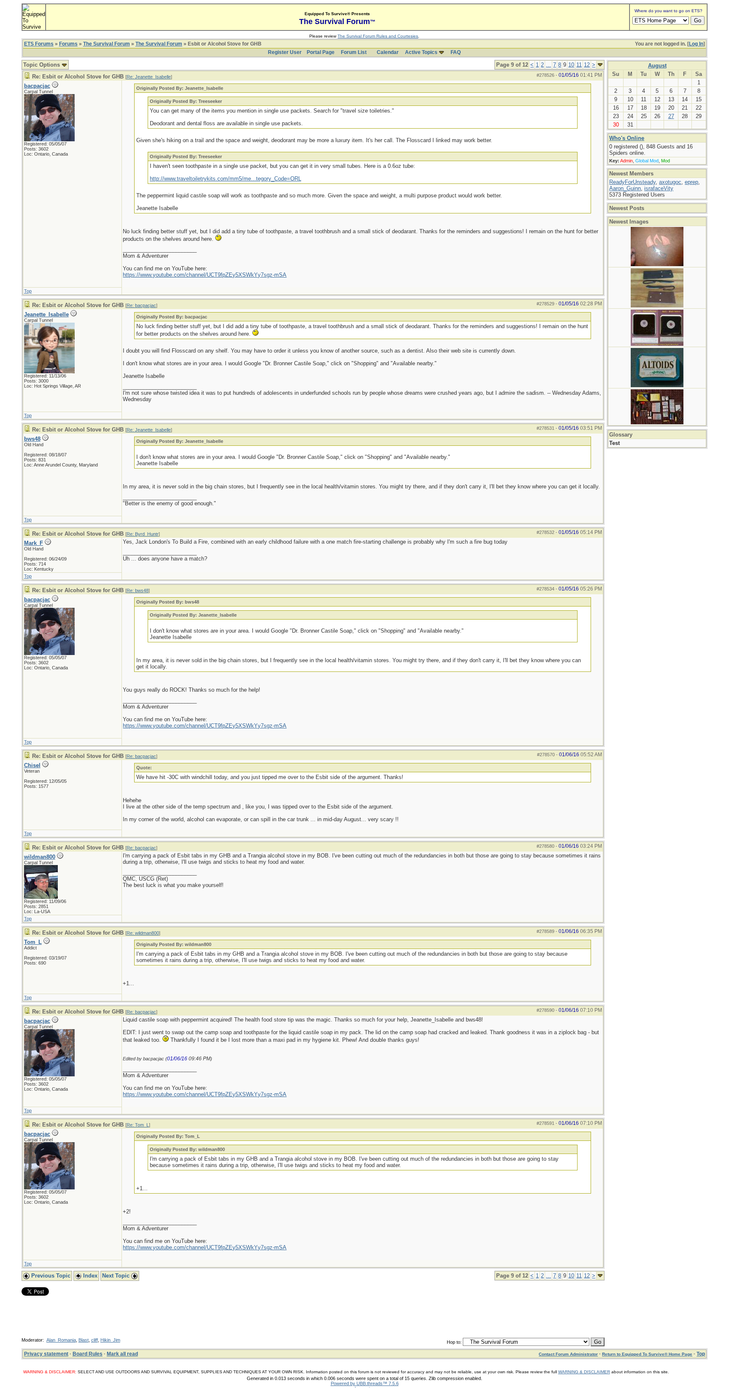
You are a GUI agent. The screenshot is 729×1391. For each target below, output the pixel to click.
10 (571, 65)
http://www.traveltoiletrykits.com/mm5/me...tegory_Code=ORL (225, 178)
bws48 (32, 439)
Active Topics (421, 52)
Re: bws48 (137, 590)
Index (89, 1275)
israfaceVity (658, 188)
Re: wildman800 (143, 932)
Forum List (354, 52)
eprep (691, 182)
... (548, 65)
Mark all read (122, 1354)
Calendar (388, 52)
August (657, 65)
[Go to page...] (600, 65)
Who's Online (626, 138)
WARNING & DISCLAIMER (584, 1371)
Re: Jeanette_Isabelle (149, 76)
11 (579, 65)
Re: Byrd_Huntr (143, 533)
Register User (285, 52)
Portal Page (321, 52)
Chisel (32, 765)
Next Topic (116, 1275)
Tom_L (33, 942)
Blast (83, 1339)
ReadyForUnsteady (632, 182)
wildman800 (39, 857)
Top (28, 291)
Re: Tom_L (138, 1124)
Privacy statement (46, 1354)
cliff (94, 1339)
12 (587, 65)
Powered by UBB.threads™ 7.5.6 (365, 1383)
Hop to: (454, 1342)
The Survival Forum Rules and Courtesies (378, 36)
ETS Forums (39, 44)
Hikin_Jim (110, 1339)
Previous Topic (50, 1275)
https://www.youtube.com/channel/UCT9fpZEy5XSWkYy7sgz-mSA (204, 275)
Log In (696, 44)
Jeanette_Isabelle (46, 314)
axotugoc (670, 182)
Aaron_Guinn (625, 188)
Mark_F (33, 543)
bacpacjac (37, 86)
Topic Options (42, 65)
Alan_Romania (61, 1339)
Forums (68, 44)
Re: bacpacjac (141, 305)
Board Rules (88, 1354)
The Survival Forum (106, 44)
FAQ (456, 52)
